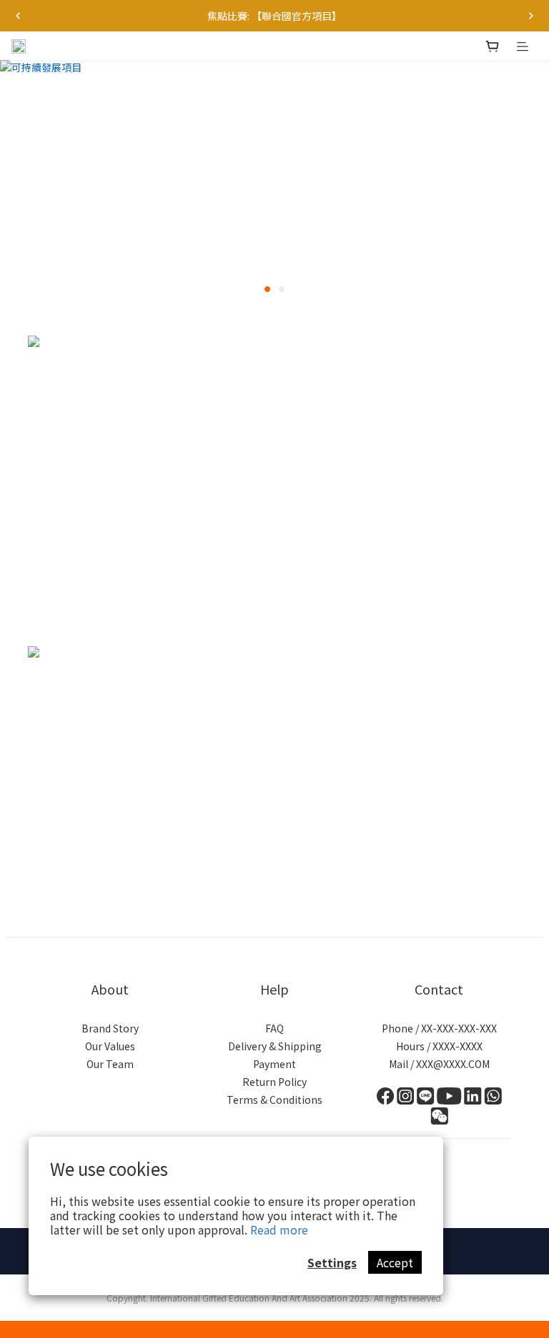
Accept (395, 1262)
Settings (332, 1262)
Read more (279, 1229)
